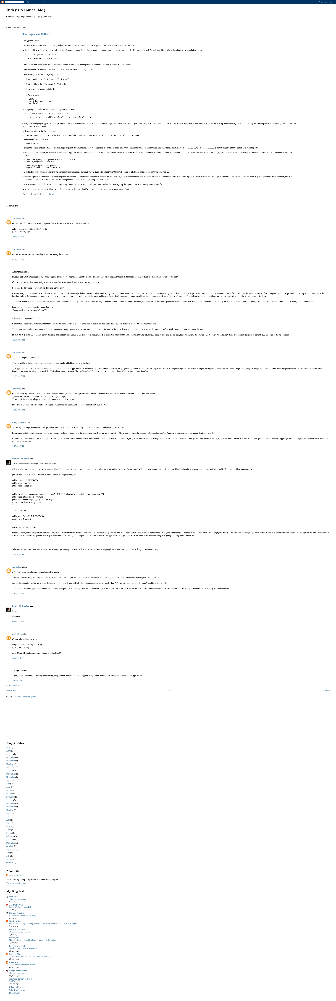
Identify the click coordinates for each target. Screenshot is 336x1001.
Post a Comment (13, 685)
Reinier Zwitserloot (20, 458)
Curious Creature (17, 912)
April (8, 750)
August (9, 816)
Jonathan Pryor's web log (20, 978)
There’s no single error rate (20, 931)
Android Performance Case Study (22, 915)
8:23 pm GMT (18, 621)
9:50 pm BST (17, 657)
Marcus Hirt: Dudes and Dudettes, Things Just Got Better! (32, 940)
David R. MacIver (17, 929)
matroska (16, 634)
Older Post (325, 690)
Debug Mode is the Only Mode (22, 964)
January (9, 754)
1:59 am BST (17, 680)
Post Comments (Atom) (27, 696)
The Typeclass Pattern (36, 34)
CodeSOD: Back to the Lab (20, 907)
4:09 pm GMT (18, 259)
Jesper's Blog (15, 953)
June (8, 786)
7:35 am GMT (18, 554)
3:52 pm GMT (18, 236)
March (9, 793)
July (8, 783)
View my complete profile (17, 883)
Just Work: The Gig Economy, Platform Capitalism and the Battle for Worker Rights (43, 923)
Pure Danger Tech (17, 945)
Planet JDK (14, 937)
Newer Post (11, 690)
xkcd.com (13, 896)
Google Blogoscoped (18, 970)
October (9, 763)
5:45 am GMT (18, 446)
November (10, 760)
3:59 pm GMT (18, 593)
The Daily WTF (16, 904)
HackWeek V (14, 981)
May (8, 747)
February (10, 796)
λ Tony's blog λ (16, 987)
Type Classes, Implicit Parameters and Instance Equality (32, 956)
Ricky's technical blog (25, 10)
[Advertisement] (26, 719)
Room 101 (13, 962)
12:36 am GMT (18, 376)
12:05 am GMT (18, 339)
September (10, 767)
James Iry (16, 218)
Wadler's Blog (15, 921)
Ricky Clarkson (19, 422)
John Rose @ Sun (17, 990)
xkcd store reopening (17, 898)
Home (168, 690)
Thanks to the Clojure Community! (23, 948)
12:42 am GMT (18, 409)
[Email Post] (55, 194)
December (10, 757)
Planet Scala (14, 993)
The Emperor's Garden (18, 972)
